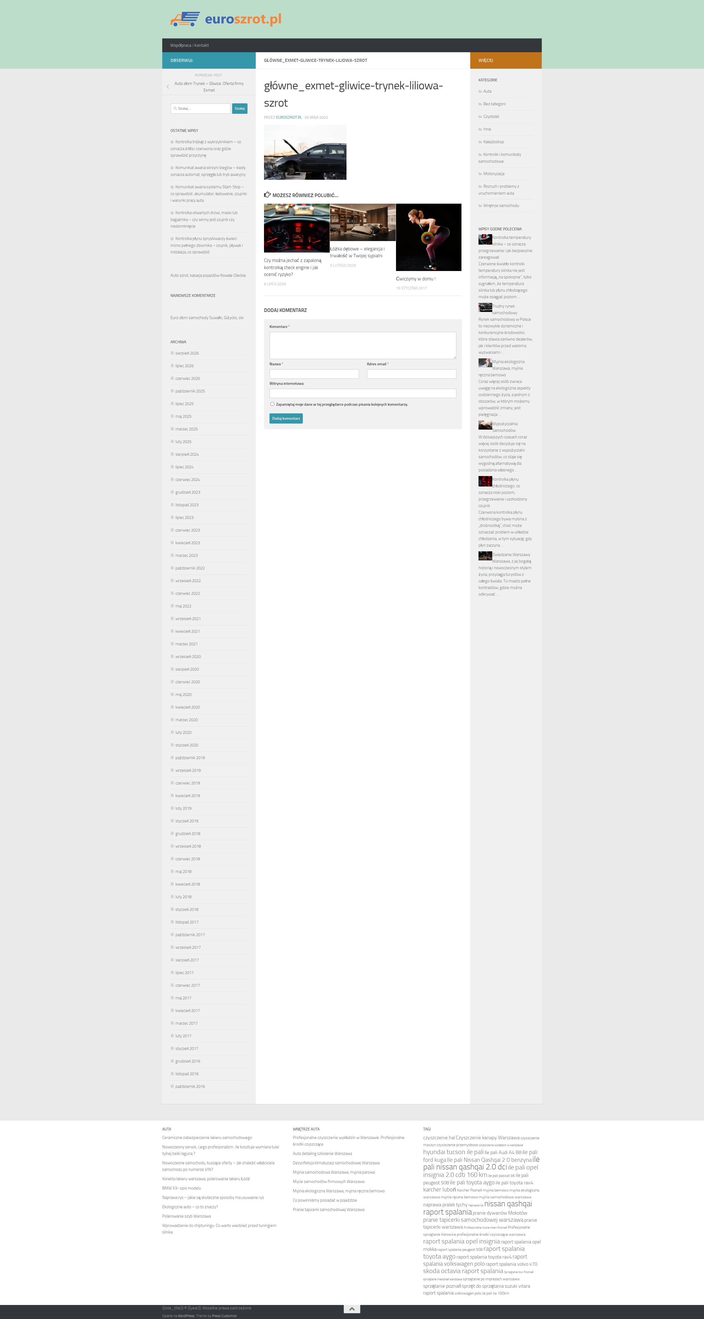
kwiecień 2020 (187, 707)
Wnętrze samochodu (501, 205)
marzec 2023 (186, 555)
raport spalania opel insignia (461, 1241)
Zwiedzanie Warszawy (511, 554)
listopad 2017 (187, 922)
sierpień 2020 (187, 669)
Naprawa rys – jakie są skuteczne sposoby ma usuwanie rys (213, 1197)
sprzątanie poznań (442, 1286)
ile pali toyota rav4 (514, 1183)
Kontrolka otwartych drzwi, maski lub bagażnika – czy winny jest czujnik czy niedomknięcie (204, 219)
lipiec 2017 (184, 972)
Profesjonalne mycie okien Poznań (485, 1227)
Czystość (491, 116)
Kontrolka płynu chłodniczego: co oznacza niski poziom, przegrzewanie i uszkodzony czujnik (503, 492)
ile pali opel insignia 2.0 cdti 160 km (480, 1171)
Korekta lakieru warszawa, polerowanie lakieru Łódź (206, 1178)
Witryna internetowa (287, 383)
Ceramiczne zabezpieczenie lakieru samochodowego (207, 1137)
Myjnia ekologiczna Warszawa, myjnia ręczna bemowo (501, 368)
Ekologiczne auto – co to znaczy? (190, 1206)
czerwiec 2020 (187, 681)
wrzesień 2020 (188, 656)
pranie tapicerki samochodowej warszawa (473, 1219)
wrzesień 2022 (188, 580)
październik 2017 (190, 934)
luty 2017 (183, 1035)
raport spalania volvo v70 (511, 1264)
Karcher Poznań (469, 1190)
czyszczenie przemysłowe (457, 1145)
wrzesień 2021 (188, 618)
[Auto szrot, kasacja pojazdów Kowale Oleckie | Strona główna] (227, 19)
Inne (487, 129)
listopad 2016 (187, 1073)
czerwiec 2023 (187, 530)
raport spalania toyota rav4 (484, 1257)
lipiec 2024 (184, 466)
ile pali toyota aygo (472, 1182)
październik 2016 (190, 1086)
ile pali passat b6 (501, 1175)
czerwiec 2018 (187, 858)
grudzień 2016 (187, 1061)
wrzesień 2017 (188, 947)
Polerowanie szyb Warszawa (186, 1216)
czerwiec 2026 (187, 378)
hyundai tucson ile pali (453, 1152)
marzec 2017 (186, 1023)
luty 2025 (183, 441)
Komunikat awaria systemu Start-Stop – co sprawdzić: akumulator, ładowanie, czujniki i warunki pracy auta (208, 193)
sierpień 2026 (187, 353)
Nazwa (276, 364)
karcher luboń (439, 1189)
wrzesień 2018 (188, 846)
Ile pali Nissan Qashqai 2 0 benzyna (489, 1159)
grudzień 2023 (187, 492)
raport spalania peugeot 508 (460, 1249)
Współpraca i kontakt (189, 45)
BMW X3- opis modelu (181, 1188)
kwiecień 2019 (187, 795)
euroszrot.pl (289, 117)
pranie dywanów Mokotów (500, 1213)
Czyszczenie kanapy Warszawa (488, 1138)
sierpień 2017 (187, 960)
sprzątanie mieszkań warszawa (442, 1279)
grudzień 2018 (187, 833)
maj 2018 (183, 871)
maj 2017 (183, 998)
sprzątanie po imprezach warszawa (491, 1279)
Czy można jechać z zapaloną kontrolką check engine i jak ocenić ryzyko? (292, 267)
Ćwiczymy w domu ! (416, 278)
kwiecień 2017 (187, 1010)
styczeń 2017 (186, 1048)
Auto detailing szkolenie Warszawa (322, 1153)
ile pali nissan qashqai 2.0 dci (481, 1163)
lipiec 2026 (184, 365)
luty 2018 (183, 896)
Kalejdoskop (493, 141)
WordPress (186, 1316)
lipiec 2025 (184, 403)
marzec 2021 (186, 643)
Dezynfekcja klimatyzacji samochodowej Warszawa (336, 1162)
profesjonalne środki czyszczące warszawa (491, 1234)
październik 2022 (190, 568)
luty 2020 (183, 732)
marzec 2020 (186, 719)
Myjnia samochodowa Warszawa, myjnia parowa (334, 1172)
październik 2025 (190, 391)
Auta (487, 91)
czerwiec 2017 (187, 985)
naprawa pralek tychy (445, 1205)
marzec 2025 (186, 429)
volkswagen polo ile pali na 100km (482, 1293)
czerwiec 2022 (187, 593)
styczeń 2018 (186, 909)
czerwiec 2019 (187, 783)
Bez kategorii (494, 103)
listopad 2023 (187, 504)
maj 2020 (183, 694)
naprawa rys (475, 1205)
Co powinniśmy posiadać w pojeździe (325, 1200)
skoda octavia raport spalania (463, 1271)
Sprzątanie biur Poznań (519, 1272)
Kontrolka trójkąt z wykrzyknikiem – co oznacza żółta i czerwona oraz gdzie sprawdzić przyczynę (205, 148)
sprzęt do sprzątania (483, 1286)
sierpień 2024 (187, 454)
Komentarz (280, 326)
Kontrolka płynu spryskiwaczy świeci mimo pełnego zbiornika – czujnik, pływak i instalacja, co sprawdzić (206, 245)
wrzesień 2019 (188, 770)
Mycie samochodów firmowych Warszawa (328, 1181)
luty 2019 (183, 808)
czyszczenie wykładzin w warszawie (501, 1145)
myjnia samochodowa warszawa (505, 1197)
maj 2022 (183, 606)
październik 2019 (190, 757)
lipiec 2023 (184, 517)
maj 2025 (183, 416)
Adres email (378, 364)
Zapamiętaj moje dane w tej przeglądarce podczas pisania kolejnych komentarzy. (342, 404)
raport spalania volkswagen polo (475, 1260)
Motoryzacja (493, 173)
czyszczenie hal (439, 1138)
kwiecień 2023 (187, 542)
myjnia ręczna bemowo (459, 1197)
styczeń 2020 (186, 745)
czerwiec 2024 (187, 479)
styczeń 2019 (186, 821)
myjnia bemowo (495, 1190)
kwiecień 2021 (187, 631)
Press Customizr (224, 1316)
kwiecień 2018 (187, 884)
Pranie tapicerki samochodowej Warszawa (328, 1209)
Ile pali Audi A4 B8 (503, 1152)
